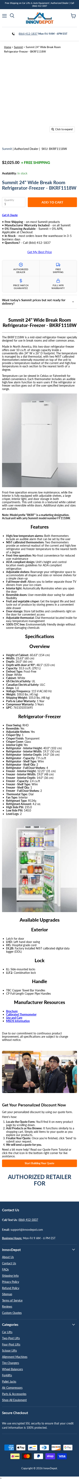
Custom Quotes (12, 1312)
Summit (18, 47)
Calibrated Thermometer (21, 1014)
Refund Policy (10, 1288)
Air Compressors (12, 1387)
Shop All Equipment (14, 1400)
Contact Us (9, 1263)
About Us (8, 1257)
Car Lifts (7, 1332)
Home (7, 47)
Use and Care (14, 1017)
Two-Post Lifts (11, 1338)
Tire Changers (10, 1363)
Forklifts (7, 1375)
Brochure (12, 1011)
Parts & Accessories (14, 1394)
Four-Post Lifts (11, 1344)
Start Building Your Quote (39, 1163)
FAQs (5, 1269)
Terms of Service (12, 1300)
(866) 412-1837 (28, 33)
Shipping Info (10, 1275)
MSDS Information (18, 1021)
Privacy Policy (10, 1281)
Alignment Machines (14, 1357)
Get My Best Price (39, 252)
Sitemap (7, 1294)
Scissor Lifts (9, 1350)
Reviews (7, 1306)
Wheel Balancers (12, 1369)
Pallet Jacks (9, 1381)
